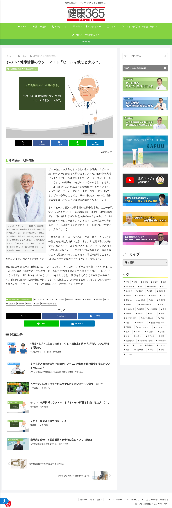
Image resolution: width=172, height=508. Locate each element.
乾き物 (70, 299)
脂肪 (37, 304)
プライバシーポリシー (134, 499)
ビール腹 (61, 299)
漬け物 (21, 304)
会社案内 (164, 499)
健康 (79, 299)
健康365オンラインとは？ (91, 499)
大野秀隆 (99, 299)
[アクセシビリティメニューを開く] (4, 501)
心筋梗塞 (11, 304)
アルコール (40, 299)
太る (108, 299)
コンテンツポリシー (113, 499)
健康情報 (88, 299)
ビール (50, 299)
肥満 (29, 304)
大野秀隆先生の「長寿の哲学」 (20, 299)
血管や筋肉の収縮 (49, 304)
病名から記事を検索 (135, 68)
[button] (165, 56)
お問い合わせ (151, 499)
